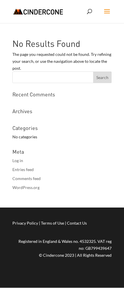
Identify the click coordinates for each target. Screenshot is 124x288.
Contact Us (77, 223)
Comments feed (26, 178)
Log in (17, 160)
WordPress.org (26, 187)
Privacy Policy (25, 223)
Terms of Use (52, 223)
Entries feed (23, 169)
